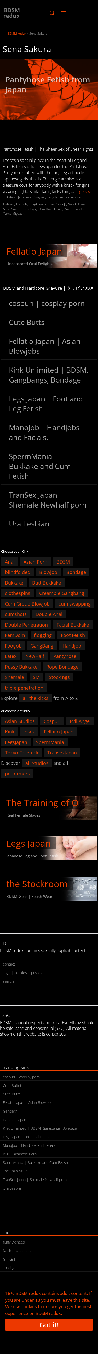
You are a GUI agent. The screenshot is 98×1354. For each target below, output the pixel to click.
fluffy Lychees (14, 1242)
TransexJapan (62, 752)
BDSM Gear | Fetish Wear (29, 896)
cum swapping (75, 603)
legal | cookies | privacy (22, 972)
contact (9, 964)
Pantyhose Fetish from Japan (47, 84)
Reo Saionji (58, 204)
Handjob (71, 645)
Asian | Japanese (19, 197)
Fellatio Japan (34, 251)
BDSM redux (11, 12)
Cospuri (52, 721)
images (39, 197)
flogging (43, 635)
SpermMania (50, 742)
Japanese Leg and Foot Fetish (32, 855)
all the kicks (35, 698)
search (8, 981)
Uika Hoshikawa (50, 209)
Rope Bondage (62, 666)
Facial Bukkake (73, 624)
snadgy (8, 1267)
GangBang (42, 645)
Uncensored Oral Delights (29, 263)
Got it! (49, 1324)
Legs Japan (55, 197)
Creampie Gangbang (61, 593)
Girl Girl (9, 1259)
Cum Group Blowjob (27, 603)
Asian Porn (35, 561)
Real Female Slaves (23, 815)
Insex (29, 731)
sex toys (30, 209)
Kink (9, 731)
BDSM (63, 561)
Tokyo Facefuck (21, 752)
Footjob (21, 204)
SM (36, 677)
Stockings (59, 677)
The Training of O (42, 803)
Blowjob (48, 572)
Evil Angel (80, 721)
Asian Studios (20, 721)
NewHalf (34, 656)
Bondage (76, 572)
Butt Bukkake (46, 582)
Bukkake (14, 582)
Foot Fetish (73, 635)
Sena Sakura (12, 209)
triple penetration (24, 687)
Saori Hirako (77, 204)
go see (85, 191)
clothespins (17, 593)
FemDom (15, 635)
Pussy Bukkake (21, 666)
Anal (10, 561)
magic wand (38, 204)
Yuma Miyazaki (14, 213)
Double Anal (49, 614)
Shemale (14, 677)
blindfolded (17, 572)
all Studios (36, 763)
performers (17, 773)
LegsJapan (16, 742)
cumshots (16, 614)
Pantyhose (73, 197)
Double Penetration (26, 624)
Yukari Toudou (74, 209)
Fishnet (8, 204)
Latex (10, 656)
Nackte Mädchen (17, 1250)
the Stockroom (37, 884)
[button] (51, 13)
